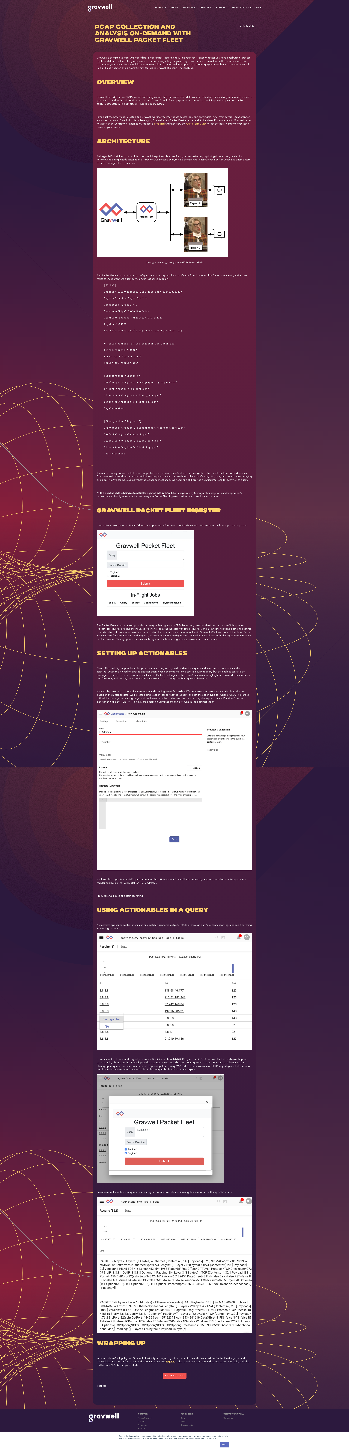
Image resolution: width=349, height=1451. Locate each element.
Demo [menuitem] (219, 8)
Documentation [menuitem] (187, 1425)
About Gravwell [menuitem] (144, 1418)
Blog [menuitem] (183, 1418)
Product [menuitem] (159, 8)
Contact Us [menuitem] (228, 1418)
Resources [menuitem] (188, 8)
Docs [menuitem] (258, 8)
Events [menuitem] (183, 1422)
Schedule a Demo (174, 1375)
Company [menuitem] (204, 8)
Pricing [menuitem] (174, 8)
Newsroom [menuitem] (142, 1425)
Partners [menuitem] (141, 1429)
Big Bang (171, 1361)
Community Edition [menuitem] (239, 8)
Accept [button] (224, 1445)
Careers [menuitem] (141, 1422)
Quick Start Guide (196, 124)
